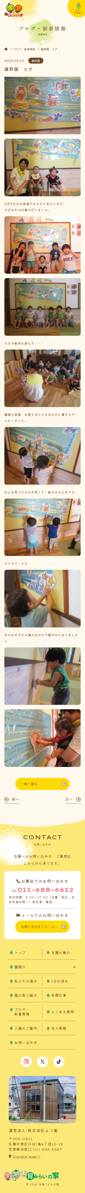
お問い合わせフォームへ (39, 926)
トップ (20, 952)
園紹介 (20, 966)
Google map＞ (27, 1156)
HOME (8, 49)
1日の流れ (60, 981)
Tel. (42, 889)
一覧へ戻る (29, 784)
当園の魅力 (60, 952)
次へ (69, 799)
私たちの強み (25, 981)
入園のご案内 (25, 1028)
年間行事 (58, 995)
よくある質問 (62, 1011)
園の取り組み (25, 995)
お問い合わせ (25, 1042)
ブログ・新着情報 (24, 49)
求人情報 (58, 1028)
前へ (16, 799)
